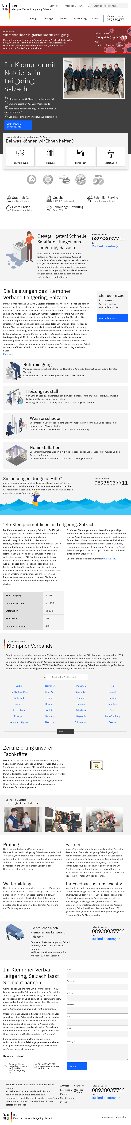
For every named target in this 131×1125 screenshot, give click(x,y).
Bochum (81, 704)
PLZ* (69, 1016)
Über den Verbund (79, 1091)
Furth (112, 710)
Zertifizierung (67, 1098)
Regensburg (19, 710)
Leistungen (48, 18)
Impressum (107, 1117)
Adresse (70, 1004)
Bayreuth (81, 716)
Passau (112, 722)
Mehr (61, 731)
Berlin (19, 686)
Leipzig (112, 692)
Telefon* (71, 981)
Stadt (69, 1028)
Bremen (81, 698)
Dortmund (19, 698)
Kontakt (64, 1102)
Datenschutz (121, 1117)
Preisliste (8, 354)
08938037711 (111, 37)
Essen (50, 698)
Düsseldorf (81, 692)
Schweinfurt (81, 722)
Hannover (19, 704)
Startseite (79, 1085)
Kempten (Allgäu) (19, 722)
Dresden (112, 698)
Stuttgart (49, 692)
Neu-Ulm (49, 722)
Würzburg (81, 710)
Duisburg (49, 704)
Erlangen (18, 716)
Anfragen (64, 1085)
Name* (70, 969)
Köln (112, 686)
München (81, 686)
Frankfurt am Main (19, 692)
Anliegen (71, 1041)
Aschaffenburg (112, 716)
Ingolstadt (50, 710)
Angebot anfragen (108, 318)
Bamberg (49, 716)
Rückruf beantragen (108, 45)
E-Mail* (70, 993)
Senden (73, 1066)
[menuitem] (54, 5)
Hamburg (49, 686)
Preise (63, 1094)
